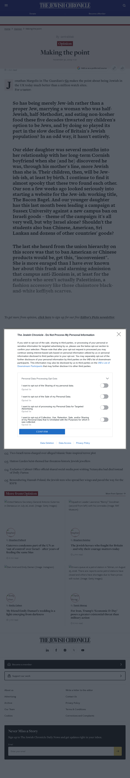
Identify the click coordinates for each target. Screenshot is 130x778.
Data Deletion (47, 443)
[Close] (120, 335)
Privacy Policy (83, 443)
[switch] (104, 385)
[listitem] (65, 378)
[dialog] (65, 389)
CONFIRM (42, 432)
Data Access (65, 443)
